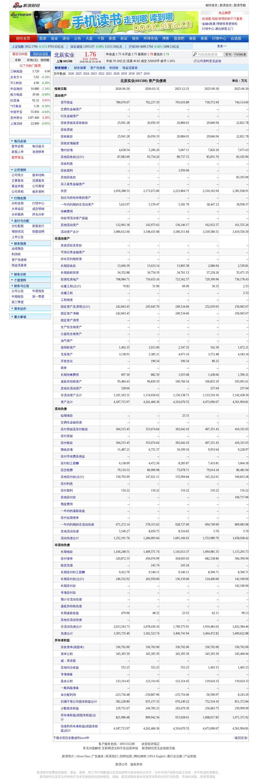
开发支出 (67, 361)
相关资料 (38, 191)
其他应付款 (68, 497)
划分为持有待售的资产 (76, 197)
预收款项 (67, 449)
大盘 (89, 38)
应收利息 (67, 163)
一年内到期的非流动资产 (77, 204)
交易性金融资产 (71, 109)
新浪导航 (240, 5)
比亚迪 (14, 100)
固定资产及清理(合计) (75, 306)
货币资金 (67, 102)
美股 (204, 38)
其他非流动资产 (71, 388)
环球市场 (151, 38)
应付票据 (67, 436)
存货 (64, 191)
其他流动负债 (70, 531)
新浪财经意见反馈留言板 (158, 748)
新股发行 (38, 226)
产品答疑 (190, 756)
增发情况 (18, 231)
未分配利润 (68, 694)
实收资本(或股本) (72, 647)
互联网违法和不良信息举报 (120, 748)
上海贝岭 (16, 123)
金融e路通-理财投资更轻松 (220, 23)
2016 (147, 73)
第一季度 (38, 296)
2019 (124, 73)
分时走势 (18, 203)
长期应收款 (68, 266)
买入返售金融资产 (73, 184)
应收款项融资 (70, 143)
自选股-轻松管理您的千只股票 (222, 18)
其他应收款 (68, 177)
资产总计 (67, 402)
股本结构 (38, 175)
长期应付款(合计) (72, 579)
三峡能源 (16, 71)
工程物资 (67, 300)
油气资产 (67, 340)
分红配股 (18, 226)
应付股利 (67, 490)
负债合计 (67, 633)
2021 (109, 73)
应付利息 (67, 483)
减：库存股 (68, 660)
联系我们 (112, 756)
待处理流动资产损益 (74, 218)
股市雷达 (18, 157)
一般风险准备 (70, 688)
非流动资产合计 (71, 395)
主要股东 (18, 180)
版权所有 (137, 764)
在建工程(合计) (71, 286)
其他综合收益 (70, 667)
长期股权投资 (70, 272)
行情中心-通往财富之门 (217, 29)
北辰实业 (64, 55)
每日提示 (38, 146)
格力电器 (16, 94)
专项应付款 (68, 592)
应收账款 (67, 136)
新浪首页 (226, 5)
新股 (112, 38)
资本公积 (67, 654)
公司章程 (18, 191)
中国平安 (16, 112)
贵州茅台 (16, 118)
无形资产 (67, 354)
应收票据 (67, 129)
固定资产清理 (70, 320)
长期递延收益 (70, 613)
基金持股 (18, 186)
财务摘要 (80, 68)
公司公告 (18, 291)
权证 (123, 38)
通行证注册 (174, 756)
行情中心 (219, 38)
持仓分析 (38, 214)
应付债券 (67, 558)
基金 (54, 38)
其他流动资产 (70, 225)
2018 (131, 73)
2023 (94, 73)
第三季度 (18, 302)
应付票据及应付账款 (74, 429)
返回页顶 (241, 738)
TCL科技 (16, 83)
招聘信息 (126, 756)
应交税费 (67, 470)
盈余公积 (67, 681)
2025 (79, 73)
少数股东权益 (70, 708)
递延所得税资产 (71, 381)
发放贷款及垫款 (71, 245)
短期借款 (67, 415)
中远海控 (16, 89)
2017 (139, 73)
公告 (77, 38)
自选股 (236, 38)
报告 (135, 38)
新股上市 (18, 152)
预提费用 (67, 504)
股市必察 (18, 146)
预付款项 (67, 150)
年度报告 (38, 291)
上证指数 (18, 46)
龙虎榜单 (38, 152)
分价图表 (18, 214)
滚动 (66, 38)
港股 (192, 38)
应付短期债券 (70, 517)
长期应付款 (68, 586)
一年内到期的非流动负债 (77, 524)
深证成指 (76, 46)
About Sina (83, 756)
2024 (86, 73)
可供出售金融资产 (73, 252)
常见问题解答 (92, 748)
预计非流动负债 (71, 599)
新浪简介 (68, 756)
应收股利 (67, 170)
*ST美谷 (15, 106)
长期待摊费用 (70, 374)
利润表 (16, 254)
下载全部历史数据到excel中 (71, 738)
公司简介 (18, 175)
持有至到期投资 (71, 259)
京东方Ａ (16, 77)
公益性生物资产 (71, 334)
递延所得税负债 (71, 606)
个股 (100, 38)
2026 (71, 73)
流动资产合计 (70, 232)
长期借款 (67, 552)
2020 (116, 73)
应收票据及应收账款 (74, 123)
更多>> (218, 46)
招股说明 (38, 231)
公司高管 (38, 186)
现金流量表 (19, 265)
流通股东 (38, 180)
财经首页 (212, 5)
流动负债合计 (70, 538)
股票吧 (179, 38)
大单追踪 (18, 209)
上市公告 (18, 237)
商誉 (64, 368)
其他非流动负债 (71, 620)
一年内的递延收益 (73, 511)
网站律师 (140, 756)
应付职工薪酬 (70, 463)
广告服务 (98, 756)
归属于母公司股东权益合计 (79, 701)
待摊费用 (67, 211)
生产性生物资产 (71, 327)
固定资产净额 (70, 313)
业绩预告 (18, 248)
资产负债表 (19, 260)
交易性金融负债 (71, 422)
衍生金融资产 (70, 116)
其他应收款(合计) (72, 157)
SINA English (156, 756)
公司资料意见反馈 (209, 61)
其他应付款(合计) (72, 477)
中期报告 (18, 296)
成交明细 (38, 209)
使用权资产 (68, 347)
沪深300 (134, 46)
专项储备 (67, 674)
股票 (42, 38)
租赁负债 (67, 565)
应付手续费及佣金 (73, 456)
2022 (101, 73)
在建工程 (67, 293)
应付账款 (67, 443)
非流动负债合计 (71, 626)
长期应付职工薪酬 (73, 572)
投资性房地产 (70, 279)
